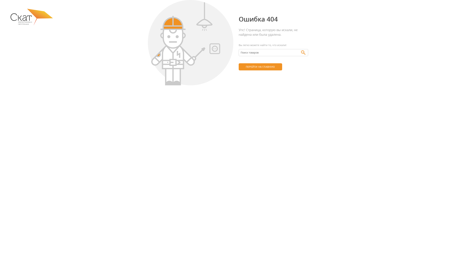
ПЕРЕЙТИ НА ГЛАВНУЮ (260, 66)
